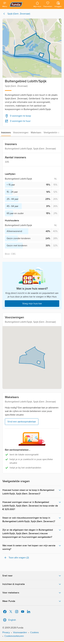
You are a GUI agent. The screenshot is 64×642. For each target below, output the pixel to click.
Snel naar (7, 575)
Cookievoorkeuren (14, 636)
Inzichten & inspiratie (13, 584)
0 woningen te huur (20, 121)
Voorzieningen (20, 132)
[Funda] (20, 4)
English (12, 619)
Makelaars (36, 132)
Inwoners (6, 132)
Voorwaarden (20, 632)
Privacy (6, 632)
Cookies (34, 632)
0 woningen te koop (20, 115)
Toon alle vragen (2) (19, 557)
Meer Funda (8, 601)
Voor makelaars (10, 592)
